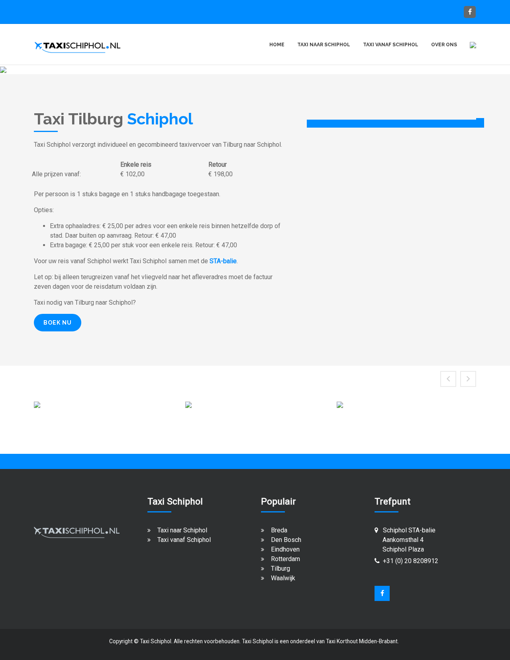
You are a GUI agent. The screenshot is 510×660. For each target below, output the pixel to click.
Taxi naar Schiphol (182, 530)
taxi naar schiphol (323, 44)
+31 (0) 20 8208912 (410, 561)
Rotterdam (285, 559)
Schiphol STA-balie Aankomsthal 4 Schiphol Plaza (405, 539)
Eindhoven (285, 549)
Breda (279, 530)
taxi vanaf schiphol (390, 44)
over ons (444, 44)
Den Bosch (286, 540)
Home (276, 44)
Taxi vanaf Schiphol (184, 540)
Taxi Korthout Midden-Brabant (362, 641)
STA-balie (223, 261)
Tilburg (280, 568)
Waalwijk (283, 578)
